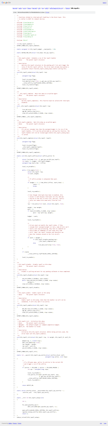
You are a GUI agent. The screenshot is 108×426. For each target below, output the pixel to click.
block (68, 8)
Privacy (15, 423)
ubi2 (46, 8)
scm (24, 8)
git (39, 8)
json (105, 423)
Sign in (104, 2)
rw (43, 8)
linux (29, 8)
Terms (19, 423)
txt (101, 423)
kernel (15, 8)
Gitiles (10, 423)
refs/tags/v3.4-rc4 (56, 8)
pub (20, 8)
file (47, 12)
